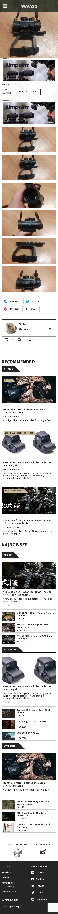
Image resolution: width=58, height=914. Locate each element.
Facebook (41, 872)
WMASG (5, 85)
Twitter (40, 886)
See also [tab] (8, 369)
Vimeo (39, 892)
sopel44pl (6, 93)
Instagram (41, 899)
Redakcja (6, 872)
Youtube (40, 879)
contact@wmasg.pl (12, 906)
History (6, 877)
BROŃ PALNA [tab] (10, 650)
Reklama (7, 59)
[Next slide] (54, 852)
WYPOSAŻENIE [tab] (10, 746)
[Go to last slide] (3, 852)
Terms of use (9, 892)
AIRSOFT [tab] (8, 555)
